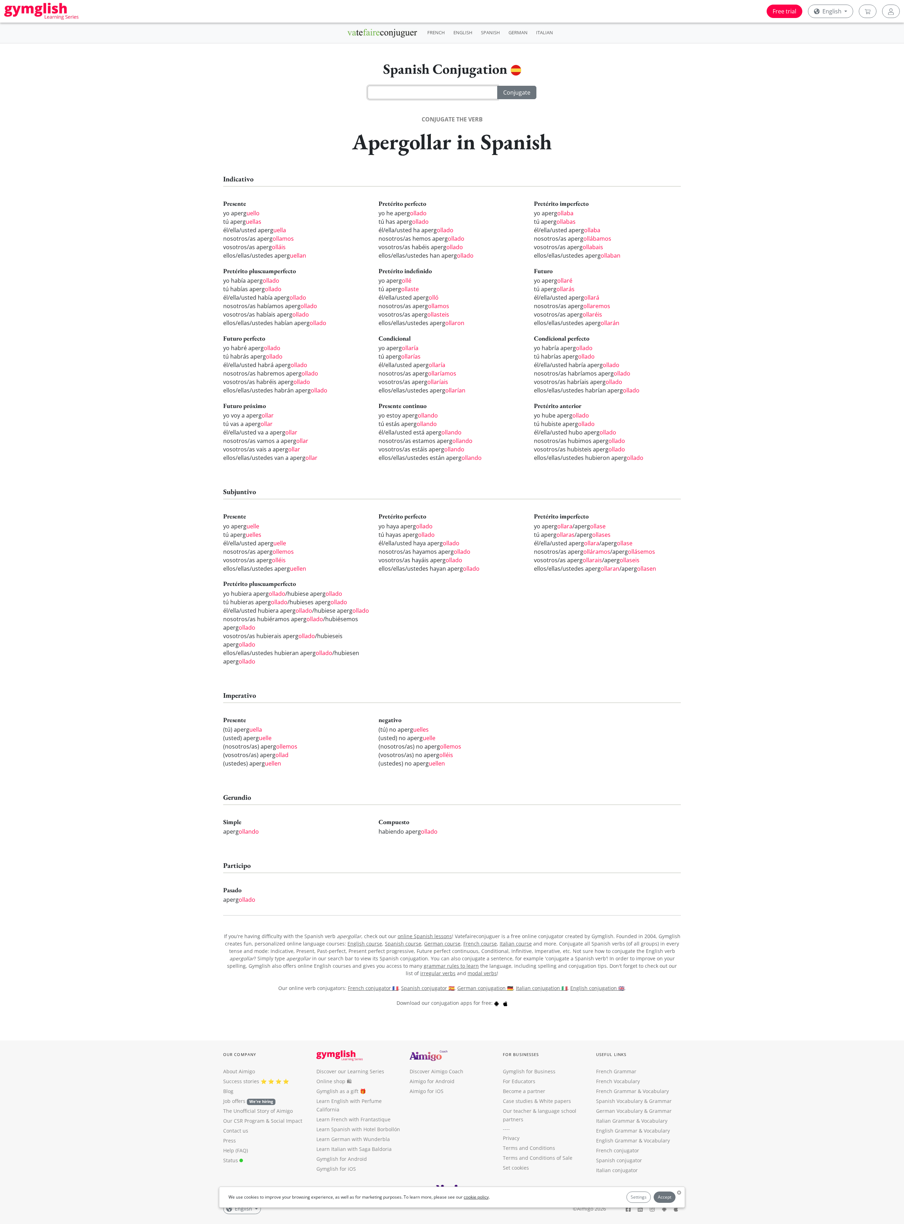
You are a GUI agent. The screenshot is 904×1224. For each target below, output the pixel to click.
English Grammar (616, 1130)
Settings (639, 1197)
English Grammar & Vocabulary (633, 1140)
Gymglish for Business (529, 1071)
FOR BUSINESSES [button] (521, 1054)
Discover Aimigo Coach (436, 1071)
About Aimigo (239, 1071)
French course (480, 943)
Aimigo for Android (432, 1081)
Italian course (516, 943)
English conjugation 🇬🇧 (597, 988)
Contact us (235, 1130)
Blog (228, 1091)
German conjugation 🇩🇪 (485, 988)
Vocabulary (654, 1120)
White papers (555, 1101)
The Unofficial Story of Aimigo (258, 1111)
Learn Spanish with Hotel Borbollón (358, 1129)
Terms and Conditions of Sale (537, 1157)
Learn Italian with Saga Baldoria (354, 1149)
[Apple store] (505, 1003)
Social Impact (286, 1120)
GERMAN (518, 32)
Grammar (660, 1101)
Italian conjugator (617, 1170)
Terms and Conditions (529, 1148)
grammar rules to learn (451, 965)
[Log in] (891, 11)
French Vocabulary (618, 1081)
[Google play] (496, 1003)
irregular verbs (438, 973)
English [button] (832, 11)
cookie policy (476, 1197)
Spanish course (403, 943)
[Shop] (867, 11)
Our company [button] (239, 1054)
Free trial (784, 11)
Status (231, 1160)
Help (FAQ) (235, 1150)
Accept (664, 1197)
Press (229, 1140)
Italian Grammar (615, 1120)
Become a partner (524, 1091)
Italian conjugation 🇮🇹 (541, 988)
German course (442, 943)
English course (364, 943)
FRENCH (436, 32)
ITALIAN (544, 32)
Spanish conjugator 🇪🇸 (427, 988)
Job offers (248, 1101)
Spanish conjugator (619, 1160)
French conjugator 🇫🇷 (373, 988)
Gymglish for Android (341, 1159)
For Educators (519, 1081)
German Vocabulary (619, 1111)
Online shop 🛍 (334, 1081)
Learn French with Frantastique (353, 1119)
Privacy (511, 1138)
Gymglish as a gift (337, 1091)
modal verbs (482, 973)
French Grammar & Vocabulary (632, 1091)
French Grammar (616, 1071)
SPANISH (490, 32)
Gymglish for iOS (336, 1168)
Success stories (241, 1081)
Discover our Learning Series (350, 1071)
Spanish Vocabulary (619, 1101)
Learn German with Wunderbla (353, 1139)
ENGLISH (462, 32)
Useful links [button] (611, 1054)
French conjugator (617, 1150)
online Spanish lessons (425, 936)
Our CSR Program (243, 1120)
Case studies (518, 1101)
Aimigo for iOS (427, 1091)
